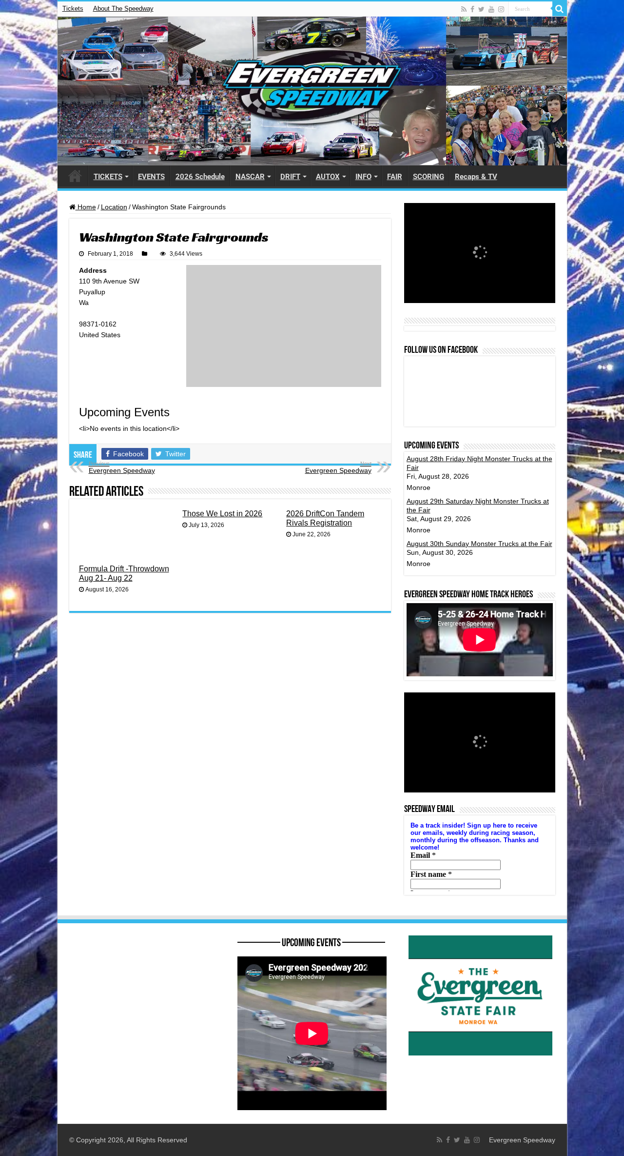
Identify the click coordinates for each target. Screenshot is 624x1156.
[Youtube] (491, 9)
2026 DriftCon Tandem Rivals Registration (325, 518)
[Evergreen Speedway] (312, 91)
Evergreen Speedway (122, 467)
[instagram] (501, 9)
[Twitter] (481, 9)
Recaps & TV (476, 176)
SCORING (428, 176)
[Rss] (464, 9)
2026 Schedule (200, 176)
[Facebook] (472, 9)
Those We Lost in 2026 (222, 513)
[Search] (559, 8)
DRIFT (290, 176)
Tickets (72, 8)
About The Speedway (123, 8)
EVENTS (151, 176)
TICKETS (108, 176)
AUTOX (328, 176)
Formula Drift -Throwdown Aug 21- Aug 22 (124, 573)
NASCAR (250, 176)
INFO (363, 176)
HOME (75, 175)
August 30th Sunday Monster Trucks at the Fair (479, 544)
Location (114, 207)
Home (86, 207)
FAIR (394, 176)
